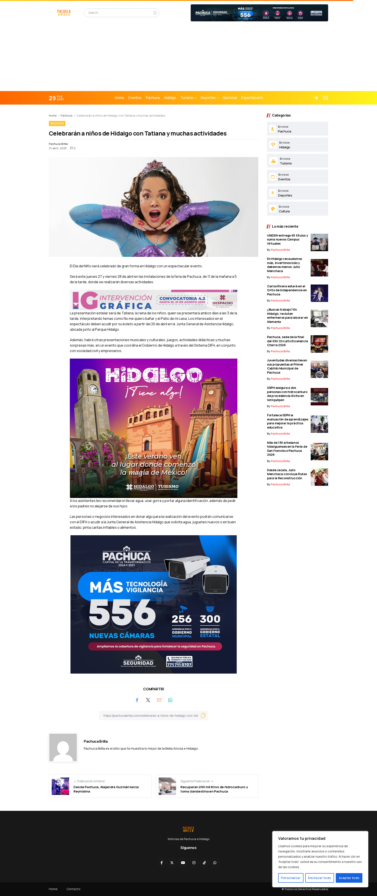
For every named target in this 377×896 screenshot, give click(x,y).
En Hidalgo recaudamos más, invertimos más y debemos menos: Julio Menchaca (284, 265)
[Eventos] (297, 177)
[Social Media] (161, 863)
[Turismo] (297, 161)
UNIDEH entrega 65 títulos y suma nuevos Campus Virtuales (287, 239)
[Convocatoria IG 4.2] (153, 299)
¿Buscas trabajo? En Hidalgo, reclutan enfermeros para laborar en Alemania (287, 315)
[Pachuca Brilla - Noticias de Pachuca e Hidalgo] (64, 12)
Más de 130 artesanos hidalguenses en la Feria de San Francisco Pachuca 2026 (287, 448)
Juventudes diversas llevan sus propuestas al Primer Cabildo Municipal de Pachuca (287, 366)
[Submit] (155, 12)
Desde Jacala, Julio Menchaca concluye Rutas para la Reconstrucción (287, 474)
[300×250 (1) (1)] (153, 427)
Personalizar (290, 878)
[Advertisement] (188, 58)
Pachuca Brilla (58, 144)
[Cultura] (297, 209)
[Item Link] (319, 242)
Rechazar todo (319, 878)
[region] (320, 859)
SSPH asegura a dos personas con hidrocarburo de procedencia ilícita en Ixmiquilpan (287, 394)
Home (53, 115)
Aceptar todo (349, 878)
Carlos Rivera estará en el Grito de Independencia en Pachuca (287, 290)
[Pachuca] (297, 129)
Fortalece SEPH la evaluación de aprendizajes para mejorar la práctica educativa (287, 421)
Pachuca (66, 115)
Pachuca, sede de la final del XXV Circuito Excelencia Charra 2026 (287, 341)
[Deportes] (297, 193)
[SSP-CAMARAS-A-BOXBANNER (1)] (153, 604)
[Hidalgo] (297, 145)
